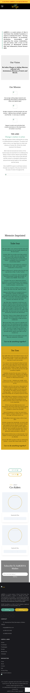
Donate (3, 649)
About (2, 663)
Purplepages (4, 647)
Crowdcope (4, 644)
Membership (4, 651)
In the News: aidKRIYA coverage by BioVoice (15, 1)
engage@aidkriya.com (8, 627)
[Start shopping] (25, 6)
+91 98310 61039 (7, 633)
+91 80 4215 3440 (7, 630)
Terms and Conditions (6, 672)
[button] (15, 470)
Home (12, 19)
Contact (3, 666)
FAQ (2, 668)
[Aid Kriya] (15, 6)
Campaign (3, 653)
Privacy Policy (4, 670)
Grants (2, 642)
